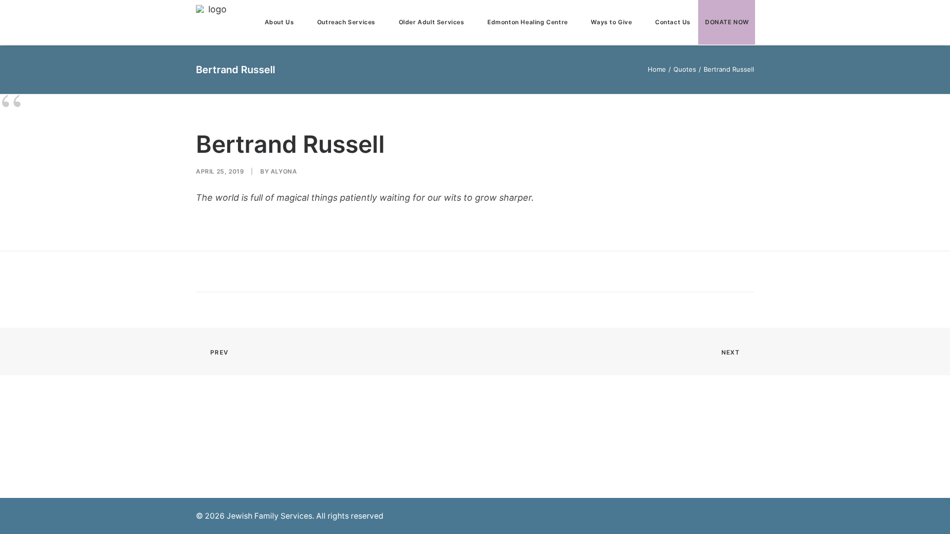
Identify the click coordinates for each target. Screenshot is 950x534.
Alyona (284, 171)
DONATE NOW (727, 22)
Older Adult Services (432, 22)
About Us (279, 22)
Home (657, 69)
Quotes (684, 69)
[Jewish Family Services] (213, 22)
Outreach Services (346, 22)
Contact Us (673, 22)
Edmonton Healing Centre (527, 22)
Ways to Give (611, 22)
